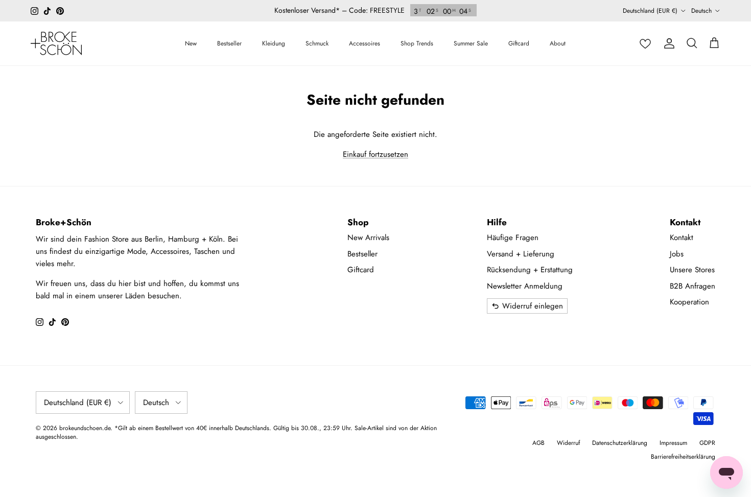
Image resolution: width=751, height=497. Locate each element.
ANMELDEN (475, 356)
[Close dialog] (554, 177)
